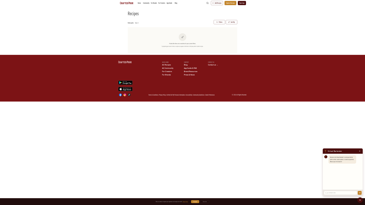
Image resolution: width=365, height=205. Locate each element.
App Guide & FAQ (190, 68)
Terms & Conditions (153, 95)
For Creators (161, 3)
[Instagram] (125, 95)
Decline (205, 201)
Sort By (233, 22)
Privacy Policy (162, 95)
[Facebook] (120, 95)
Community (146, 3)
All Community (167, 68)
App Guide (169, 3)
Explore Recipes (230, 3)
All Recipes (166, 65)
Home (139, 3)
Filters (220, 22)
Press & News (189, 75)
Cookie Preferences (210, 95)
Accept (195, 201)
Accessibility (189, 95)
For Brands (154, 3)
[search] (207, 3)
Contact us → (213, 65)
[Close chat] (360, 200)
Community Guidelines (198, 95)
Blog (176, 3)
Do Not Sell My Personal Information (176, 95)
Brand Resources (190, 71)
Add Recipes (218, 3)
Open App (241, 3)
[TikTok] (129, 95)
